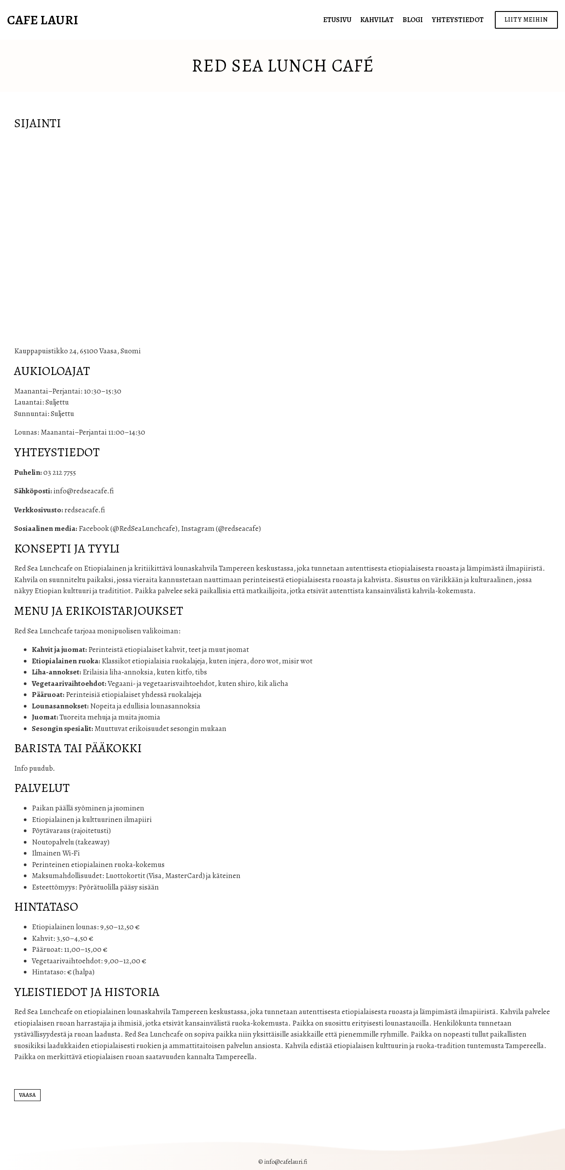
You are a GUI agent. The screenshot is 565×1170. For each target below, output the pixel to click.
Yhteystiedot (458, 20)
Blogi (413, 20)
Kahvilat (377, 20)
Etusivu (337, 20)
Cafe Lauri (42, 20)
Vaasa (27, 1094)
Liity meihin (526, 19)
